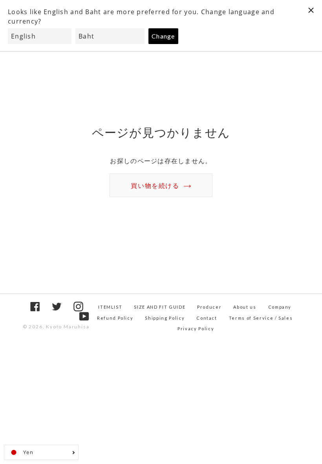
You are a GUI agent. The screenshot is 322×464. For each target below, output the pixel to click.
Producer (209, 306)
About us (244, 306)
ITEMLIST (110, 306)
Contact (206, 317)
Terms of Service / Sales (261, 317)
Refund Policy (115, 317)
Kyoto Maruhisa (67, 327)
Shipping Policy (165, 317)
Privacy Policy (195, 328)
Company (280, 306)
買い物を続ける (155, 185)
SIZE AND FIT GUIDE (159, 306)
